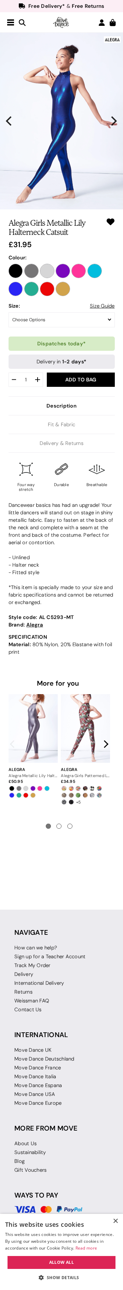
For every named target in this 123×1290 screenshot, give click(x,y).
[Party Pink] (78, 271)
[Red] (47, 289)
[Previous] (9, 121)
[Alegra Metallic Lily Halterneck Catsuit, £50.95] (33, 728)
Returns (23, 992)
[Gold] (63, 289)
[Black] (16, 271)
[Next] (113, 121)
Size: (14, 306)
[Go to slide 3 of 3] (69, 826)
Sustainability (30, 1152)
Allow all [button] (61, 1262)
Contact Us (28, 1010)
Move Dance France (37, 1068)
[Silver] (47, 271)
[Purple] (63, 271)
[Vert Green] (31, 289)
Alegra (34, 624)
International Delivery (39, 983)
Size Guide (102, 306)
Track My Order (32, 965)
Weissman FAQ (31, 1001)
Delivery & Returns (61, 443)
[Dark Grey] (31, 271)
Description (61, 405)
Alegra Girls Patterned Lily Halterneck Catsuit (85, 775)
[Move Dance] (61, 22)
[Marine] (94, 271)
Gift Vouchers (30, 1170)
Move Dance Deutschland (44, 1059)
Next (104, 744)
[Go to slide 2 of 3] (59, 826)
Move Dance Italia (35, 1076)
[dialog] (61, 1252)
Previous (14, 744)
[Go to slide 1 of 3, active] (48, 826)
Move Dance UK (33, 1050)
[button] (61, 1277)
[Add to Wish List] (110, 222)
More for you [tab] (58, 683)
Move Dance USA (34, 1094)
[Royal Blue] (16, 289)
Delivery (23, 974)
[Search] (22, 23)
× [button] (115, 1221)
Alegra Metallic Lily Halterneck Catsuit (33, 775)
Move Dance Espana (38, 1085)
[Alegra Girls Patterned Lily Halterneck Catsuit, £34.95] (85, 728)
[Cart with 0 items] (112, 23)
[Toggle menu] (10, 23)
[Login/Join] (101, 22)
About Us (25, 1143)
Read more (86, 1248)
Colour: (18, 257)
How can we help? (35, 948)
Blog (19, 1161)
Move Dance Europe (38, 1103)
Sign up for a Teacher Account (49, 956)
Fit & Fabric (61, 425)
